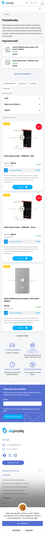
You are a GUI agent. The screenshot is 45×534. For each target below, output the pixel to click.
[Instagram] (15, 455)
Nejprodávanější (9, 83)
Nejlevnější (22, 83)
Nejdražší (32, 83)
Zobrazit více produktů (22, 74)
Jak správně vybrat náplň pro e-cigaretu (15, 483)
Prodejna (5, 506)
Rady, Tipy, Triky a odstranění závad (14, 494)
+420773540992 (12, 449)
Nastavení (29, 530)
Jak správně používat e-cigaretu (13, 490)
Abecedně (6, 88)
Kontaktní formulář (13, 462)
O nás (4, 503)
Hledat (40, 8)
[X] (9, 455)
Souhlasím (24, 523)
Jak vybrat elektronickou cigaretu (13, 480)
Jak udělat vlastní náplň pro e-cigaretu (15, 487)
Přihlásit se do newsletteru (13, 417)
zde (35, 518)
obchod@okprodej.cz (14, 445)
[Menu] (42, 2)
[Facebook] (4, 455)
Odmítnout (16, 530)
